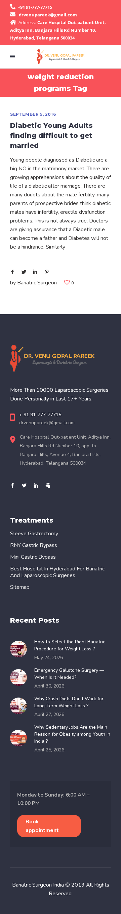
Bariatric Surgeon (37, 282)
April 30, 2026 (49, 686)
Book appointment (42, 826)
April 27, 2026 (49, 714)
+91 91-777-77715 (35, 7)
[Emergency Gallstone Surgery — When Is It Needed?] (20, 677)
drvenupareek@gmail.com (48, 15)
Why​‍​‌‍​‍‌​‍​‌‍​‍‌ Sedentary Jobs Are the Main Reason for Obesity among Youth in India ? (72, 734)
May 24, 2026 (48, 657)
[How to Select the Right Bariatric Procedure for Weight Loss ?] (20, 649)
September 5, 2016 (33, 114)
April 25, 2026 (49, 750)
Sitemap (20, 587)
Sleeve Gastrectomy (34, 533)
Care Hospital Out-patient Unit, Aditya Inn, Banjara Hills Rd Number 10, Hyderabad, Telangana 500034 (58, 30)
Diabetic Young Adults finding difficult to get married (51, 135)
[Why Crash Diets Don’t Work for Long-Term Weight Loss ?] (20, 706)
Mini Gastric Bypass (33, 557)
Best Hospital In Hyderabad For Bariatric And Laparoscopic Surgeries (57, 572)
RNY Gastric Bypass (33, 545)
